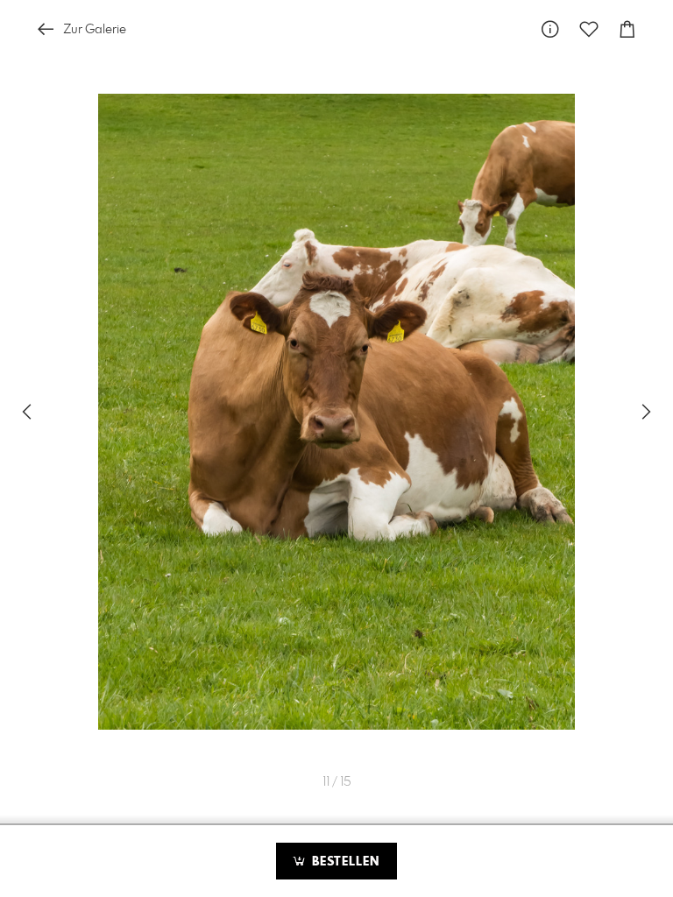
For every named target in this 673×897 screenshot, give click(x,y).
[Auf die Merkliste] (588, 29)
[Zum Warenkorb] (627, 29)
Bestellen (343, 862)
